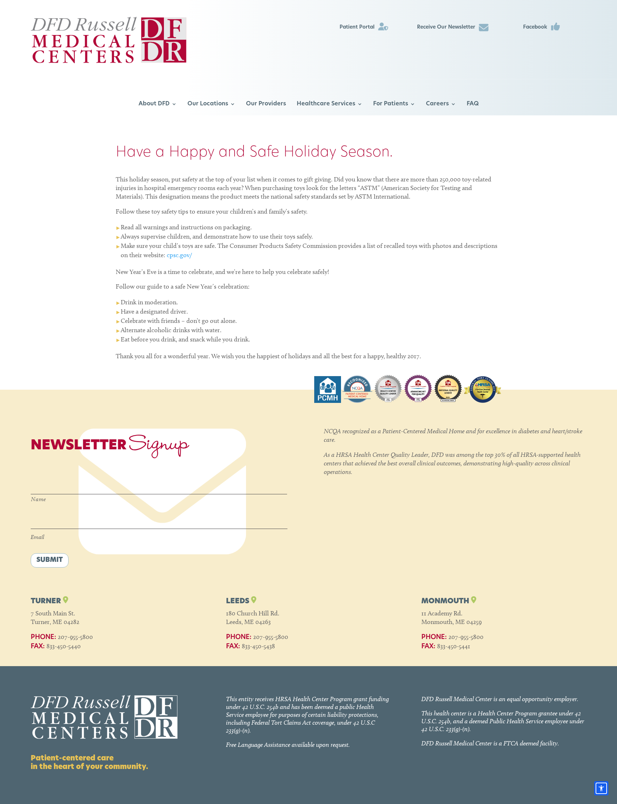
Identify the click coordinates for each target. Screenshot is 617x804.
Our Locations (207, 104)
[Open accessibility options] (601, 788)
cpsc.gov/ (179, 255)
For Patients (390, 104)
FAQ (473, 104)
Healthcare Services (326, 104)
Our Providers (266, 104)
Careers (437, 104)
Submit (49, 560)
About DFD (154, 104)
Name (38, 499)
